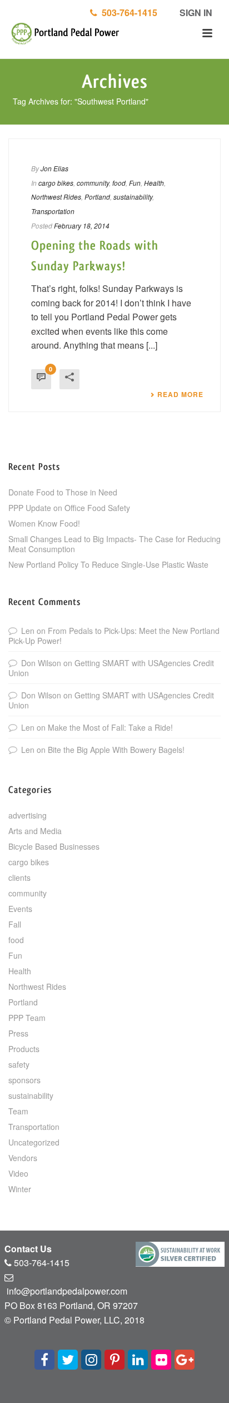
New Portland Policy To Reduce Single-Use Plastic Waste (108, 564)
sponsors (24, 1080)
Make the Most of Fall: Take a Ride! (110, 727)
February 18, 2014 (81, 225)
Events (20, 909)
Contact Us (28, 1248)
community (93, 182)
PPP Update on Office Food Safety (69, 508)
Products (23, 1049)
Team (18, 1111)
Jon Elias (54, 168)
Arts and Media (35, 831)
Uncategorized (33, 1142)
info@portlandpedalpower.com (67, 1291)
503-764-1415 (127, 12)
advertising (27, 815)
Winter (19, 1189)
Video (18, 1173)
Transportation (52, 211)
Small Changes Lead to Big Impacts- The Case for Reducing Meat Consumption (114, 544)
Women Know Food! (44, 523)
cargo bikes (55, 182)
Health (154, 182)
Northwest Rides (56, 196)
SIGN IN (194, 12)
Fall (14, 924)
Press (18, 1033)
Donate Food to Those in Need (62, 492)
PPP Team (27, 1018)
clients (19, 877)
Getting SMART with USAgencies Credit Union (111, 667)
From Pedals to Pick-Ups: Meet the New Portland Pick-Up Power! (114, 635)
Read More (180, 394)
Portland (97, 196)
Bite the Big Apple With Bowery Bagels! (116, 749)
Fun (135, 182)
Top (219, 1393)
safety (18, 1064)
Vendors (22, 1158)
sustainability (132, 196)
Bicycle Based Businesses (53, 846)
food (119, 182)
